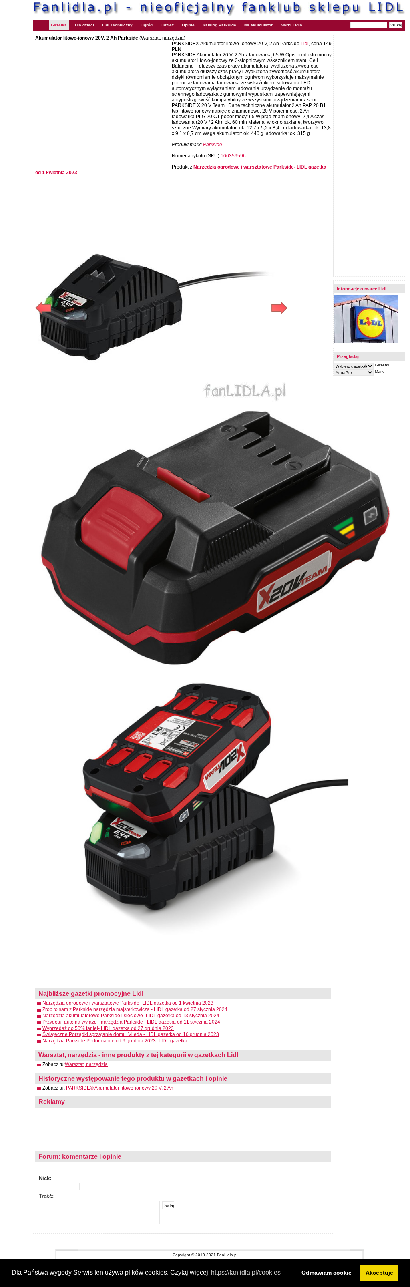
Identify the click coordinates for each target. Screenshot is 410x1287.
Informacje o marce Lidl (361, 288)
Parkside (212, 144)
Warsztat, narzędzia (86, 1064)
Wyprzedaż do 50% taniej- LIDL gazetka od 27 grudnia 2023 (108, 1028)
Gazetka (59, 25)
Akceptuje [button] (379, 1272)
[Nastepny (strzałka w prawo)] (224, 308)
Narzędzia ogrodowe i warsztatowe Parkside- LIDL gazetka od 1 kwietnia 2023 (127, 1003)
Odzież (167, 25)
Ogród (147, 25)
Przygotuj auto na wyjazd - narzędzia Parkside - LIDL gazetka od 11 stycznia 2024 (131, 1022)
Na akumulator (258, 25)
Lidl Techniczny (117, 25)
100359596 (233, 156)
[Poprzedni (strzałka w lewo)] (98, 308)
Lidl (305, 43)
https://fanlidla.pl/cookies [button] (246, 1272)
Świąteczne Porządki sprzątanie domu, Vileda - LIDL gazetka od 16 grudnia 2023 (130, 1034)
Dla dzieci (84, 25)
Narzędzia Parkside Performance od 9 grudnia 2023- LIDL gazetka (114, 1041)
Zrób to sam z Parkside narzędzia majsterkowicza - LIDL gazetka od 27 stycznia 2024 (134, 1009)
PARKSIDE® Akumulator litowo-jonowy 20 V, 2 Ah (119, 1088)
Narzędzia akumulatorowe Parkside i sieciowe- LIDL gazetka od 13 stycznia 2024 (130, 1015)
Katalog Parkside (219, 25)
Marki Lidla (291, 25)
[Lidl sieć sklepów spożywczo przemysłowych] (366, 342)
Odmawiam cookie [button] (326, 1272)
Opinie (188, 25)
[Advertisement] (102, 99)
